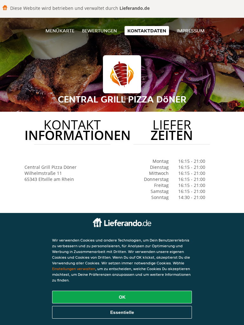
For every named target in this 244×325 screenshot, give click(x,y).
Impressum (191, 30)
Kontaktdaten (146, 30)
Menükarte (59, 30)
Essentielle (122, 312)
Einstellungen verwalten (73, 268)
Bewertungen (99, 30)
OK (122, 297)
